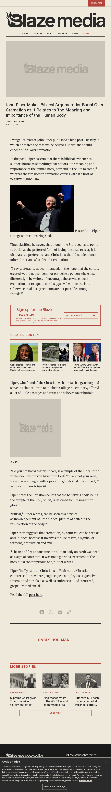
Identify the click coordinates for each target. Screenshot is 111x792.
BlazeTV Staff (50, 692)
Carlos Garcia (18, 692)
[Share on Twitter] (51, 612)
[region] (55, 774)
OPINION (37, 34)
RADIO (50, 34)
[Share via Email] (60, 612)
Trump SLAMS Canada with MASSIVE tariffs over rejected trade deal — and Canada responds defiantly (86, 368)
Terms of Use (57, 318)
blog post (76, 140)
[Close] (106, 762)
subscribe (96, 3)
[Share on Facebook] (41, 612)
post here (35, 595)
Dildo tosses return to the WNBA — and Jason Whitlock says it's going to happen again (55, 702)
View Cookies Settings (54, 787)
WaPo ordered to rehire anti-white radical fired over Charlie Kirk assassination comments (23, 368)
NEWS (25, 34)
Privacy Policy (44, 318)
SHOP (75, 34)
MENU (86, 34)
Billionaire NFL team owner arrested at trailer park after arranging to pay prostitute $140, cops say (88, 702)
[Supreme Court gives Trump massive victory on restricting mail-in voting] (23, 680)
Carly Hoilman (15, 122)
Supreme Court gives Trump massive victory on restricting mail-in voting (23, 702)
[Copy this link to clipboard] (69, 612)
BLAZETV (63, 34)
